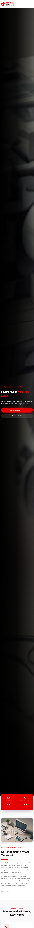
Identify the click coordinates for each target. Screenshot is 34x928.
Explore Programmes (16, 410)
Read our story (5, 891)
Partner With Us (17, 416)
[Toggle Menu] (31, 3)
